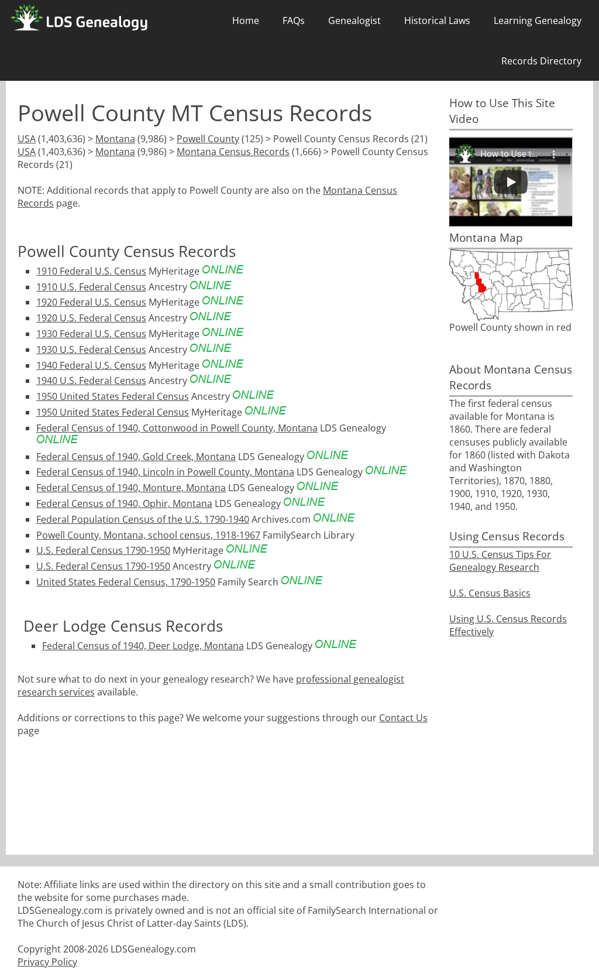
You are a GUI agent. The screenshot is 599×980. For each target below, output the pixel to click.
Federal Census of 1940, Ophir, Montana (124, 503)
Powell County (208, 138)
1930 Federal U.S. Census (91, 333)
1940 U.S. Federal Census (91, 380)
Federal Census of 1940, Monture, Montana (131, 487)
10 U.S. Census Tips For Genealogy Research (500, 561)
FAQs (294, 20)
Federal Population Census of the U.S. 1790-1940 (142, 519)
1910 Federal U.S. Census (91, 271)
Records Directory (541, 60)
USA (27, 138)
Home (245, 20)
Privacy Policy (47, 961)
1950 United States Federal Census (112, 396)
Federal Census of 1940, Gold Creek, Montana (136, 456)
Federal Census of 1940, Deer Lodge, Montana (143, 645)
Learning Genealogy (537, 20)
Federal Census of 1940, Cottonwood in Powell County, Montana (177, 428)
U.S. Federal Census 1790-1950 (103, 550)
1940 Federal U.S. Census (91, 365)
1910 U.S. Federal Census (91, 286)
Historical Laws (437, 20)
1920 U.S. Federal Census (91, 317)
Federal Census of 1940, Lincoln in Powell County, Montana (165, 471)
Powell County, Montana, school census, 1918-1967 (148, 535)
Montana (115, 138)
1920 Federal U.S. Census (91, 302)
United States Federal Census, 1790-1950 (125, 581)
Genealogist (354, 20)
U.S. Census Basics (490, 593)
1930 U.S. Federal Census (91, 349)
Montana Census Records (233, 151)
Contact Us (403, 717)
